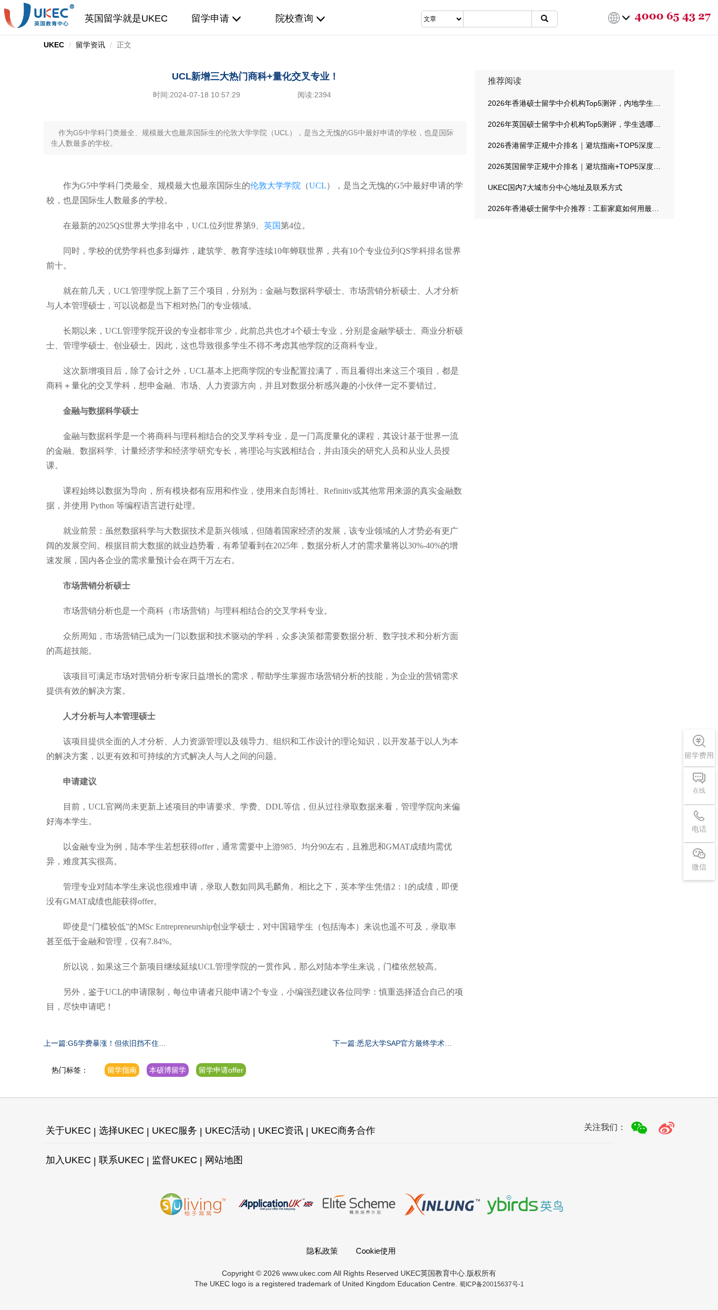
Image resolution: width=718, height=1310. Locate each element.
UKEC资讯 (280, 1130)
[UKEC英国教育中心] (39, 15)
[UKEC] (666, 1128)
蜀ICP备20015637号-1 (491, 1284)
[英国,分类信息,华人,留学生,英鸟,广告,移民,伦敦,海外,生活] (525, 1204)
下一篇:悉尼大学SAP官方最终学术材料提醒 (392, 1043)
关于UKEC (68, 1130)
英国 (272, 225)
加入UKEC (68, 1160)
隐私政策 (322, 1250)
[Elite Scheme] (359, 1204)
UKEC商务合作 (343, 1130)
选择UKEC (121, 1130)
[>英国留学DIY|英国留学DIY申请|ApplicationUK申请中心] (275, 1204)
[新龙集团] (442, 1204)
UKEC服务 (174, 1130)
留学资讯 (90, 45)
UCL (317, 185)
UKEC (54, 45)
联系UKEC (121, 1160)
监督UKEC (174, 1160)
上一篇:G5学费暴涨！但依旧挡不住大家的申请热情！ (105, 1043)
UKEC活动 (227, 1130)
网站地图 (224, 1160)
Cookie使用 (376, 1250)
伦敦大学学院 (275, 185)
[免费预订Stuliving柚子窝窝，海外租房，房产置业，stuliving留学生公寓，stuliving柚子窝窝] (192, 1204)
